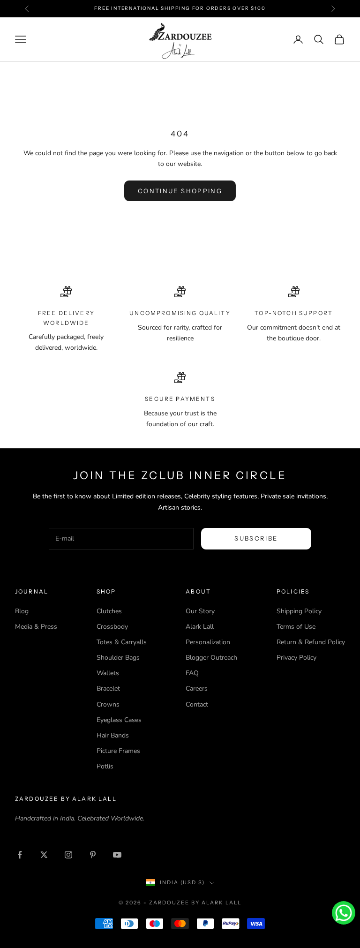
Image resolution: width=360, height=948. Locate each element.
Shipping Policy (299, 611)
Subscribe (256, 538)
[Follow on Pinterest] (93, 854)
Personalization (208, 642)
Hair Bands (113, 735)
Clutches (109, 611)
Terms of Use (296, 626)
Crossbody (112, 626)
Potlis (105, 766)
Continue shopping (180, 191)
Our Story (200, 611)
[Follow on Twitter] (44, 854)
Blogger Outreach (211, 657)
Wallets (108, 673)
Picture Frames (118, 750)
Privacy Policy (296, 657)
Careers (197, 688)
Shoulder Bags (118, 657)
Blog (22, 611)
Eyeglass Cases (119, 719)
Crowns (108, 704)
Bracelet (108, 688)
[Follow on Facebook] (19, 854)
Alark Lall (200, 626)
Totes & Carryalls (122, 642)
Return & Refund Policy (311, 642)
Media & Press (36, 626)
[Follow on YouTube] (117, 854)
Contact (197, 704)
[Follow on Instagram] (68, 854)
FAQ (192, 673)
